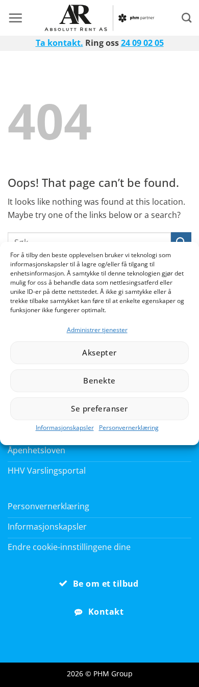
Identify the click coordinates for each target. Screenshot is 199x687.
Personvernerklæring (129, 427)
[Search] (186, 18)
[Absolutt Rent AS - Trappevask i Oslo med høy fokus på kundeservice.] (100, 18)
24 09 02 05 (142, 42)
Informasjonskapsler (65, 427)
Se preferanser (99, 408)
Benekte (99, 380)
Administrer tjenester (97, 329)
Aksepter (99, 352)
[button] (15, 18)
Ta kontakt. (59, 42)
